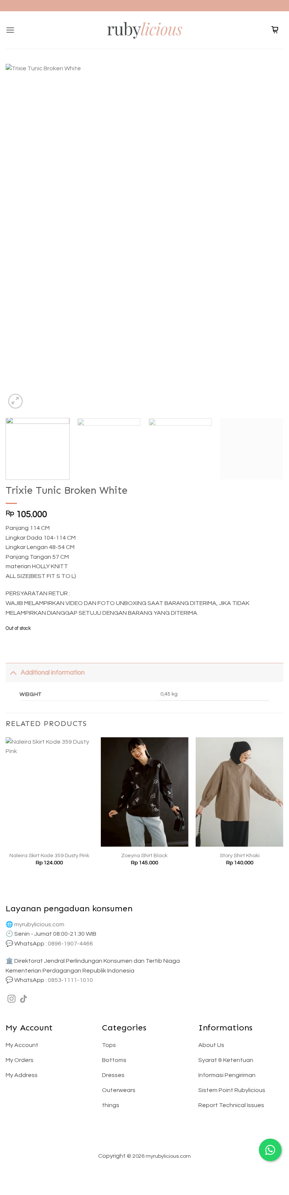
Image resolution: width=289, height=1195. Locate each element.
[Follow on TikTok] (23, 999)
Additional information (53, 672)
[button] (10, 30)
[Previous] (20, 237)
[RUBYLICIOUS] (144, 30)
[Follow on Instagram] (11, 999)
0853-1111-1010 (70, 980)
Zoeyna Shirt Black (144, 855)
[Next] (268, 237)
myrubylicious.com (39, 924)
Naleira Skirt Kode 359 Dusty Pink (49, 855)
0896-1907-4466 (70, 944)
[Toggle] (13, 672)
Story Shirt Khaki (240, 855)
